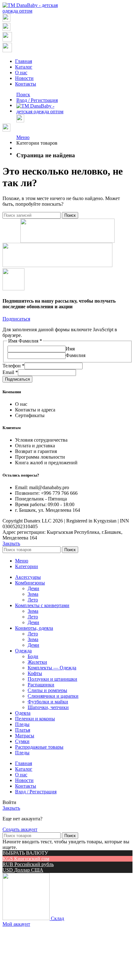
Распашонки (41, 684)
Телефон (13, 365)
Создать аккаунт (20, 829)
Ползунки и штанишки (52, 679)
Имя (70, 348)
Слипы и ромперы (47, 690)
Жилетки (37, 662)
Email (10, 372)
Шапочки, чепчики (48, 707)
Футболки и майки (48, 701)
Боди (33, 656)
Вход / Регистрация (36, 791)
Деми (33, 588)
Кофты (35, 673)
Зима (33, 594)
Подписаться (17, 379)
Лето (33, 599)
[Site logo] (33, 11)
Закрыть (11, 543)
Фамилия (75, 355)
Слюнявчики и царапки (53, 696)
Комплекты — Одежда (52, 667)
